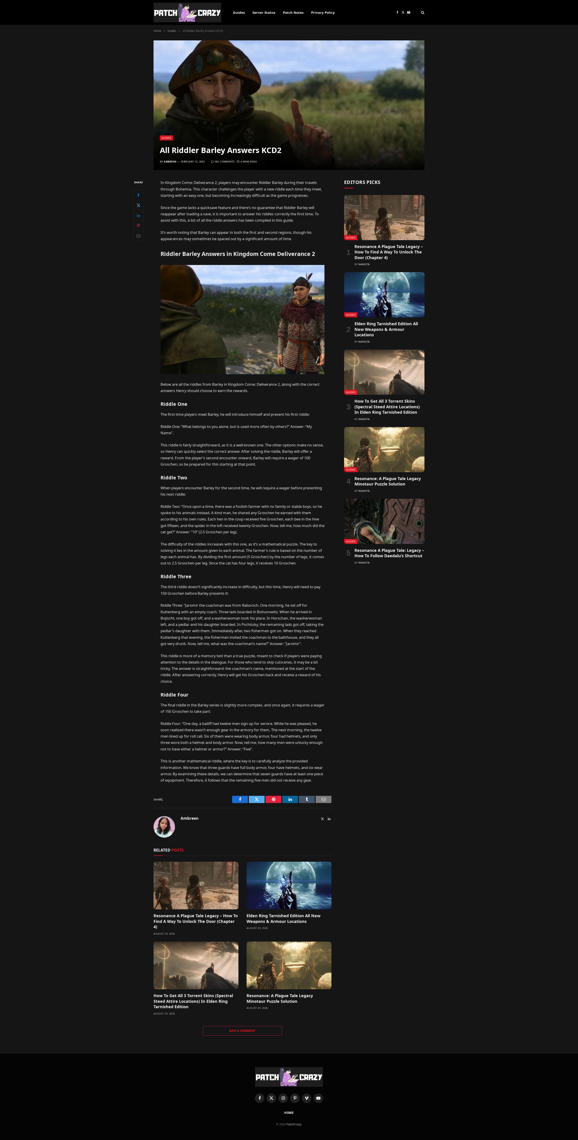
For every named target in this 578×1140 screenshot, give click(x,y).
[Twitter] (138, 205)
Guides (239, 12)
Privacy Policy (323, 12)
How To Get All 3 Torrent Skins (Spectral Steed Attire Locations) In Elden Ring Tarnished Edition (193, 1001)
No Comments (224, 161)
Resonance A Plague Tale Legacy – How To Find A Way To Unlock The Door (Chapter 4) (196, 921)
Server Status (263, 12)
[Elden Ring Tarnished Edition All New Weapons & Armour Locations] (289, 886)
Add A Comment (242, 1031)
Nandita (364, 264)
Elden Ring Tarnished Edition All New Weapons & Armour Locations (283, 918)
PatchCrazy (293, 1124)
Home (289, 1113)
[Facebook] (138, 195)
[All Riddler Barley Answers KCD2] (289, 105)
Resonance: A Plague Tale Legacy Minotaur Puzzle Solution (280, 998)
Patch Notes (293, 12)
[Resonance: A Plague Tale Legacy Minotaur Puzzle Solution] (289, 965)
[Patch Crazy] (187, 12)
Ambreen (170, 161)
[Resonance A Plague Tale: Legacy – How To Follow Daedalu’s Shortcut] (384, 521)
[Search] (422, 12)
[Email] (138, 236)
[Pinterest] (138, 226)
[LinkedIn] (138, 215)
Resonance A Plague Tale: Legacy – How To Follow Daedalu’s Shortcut (389, 553)
